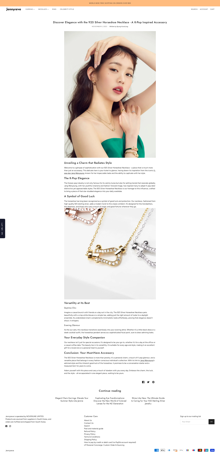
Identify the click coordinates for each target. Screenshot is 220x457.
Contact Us (88, 423)
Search (194, 9)
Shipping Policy (90, 439)
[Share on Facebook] (143, 382)
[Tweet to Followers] (148, 382)
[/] (14, 9)
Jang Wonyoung (146, 360)
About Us (88, 420)
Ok (211, 422)
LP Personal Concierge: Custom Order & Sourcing (104, 445)
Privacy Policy (89, 434)
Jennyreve (10, 450)
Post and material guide (93, 428)
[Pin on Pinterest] (153, 382)
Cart (212, 9)
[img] (6, 426)
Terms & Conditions (92, 437)
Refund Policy (89, 431)
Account (204, 9)
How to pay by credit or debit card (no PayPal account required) (110, 442)
